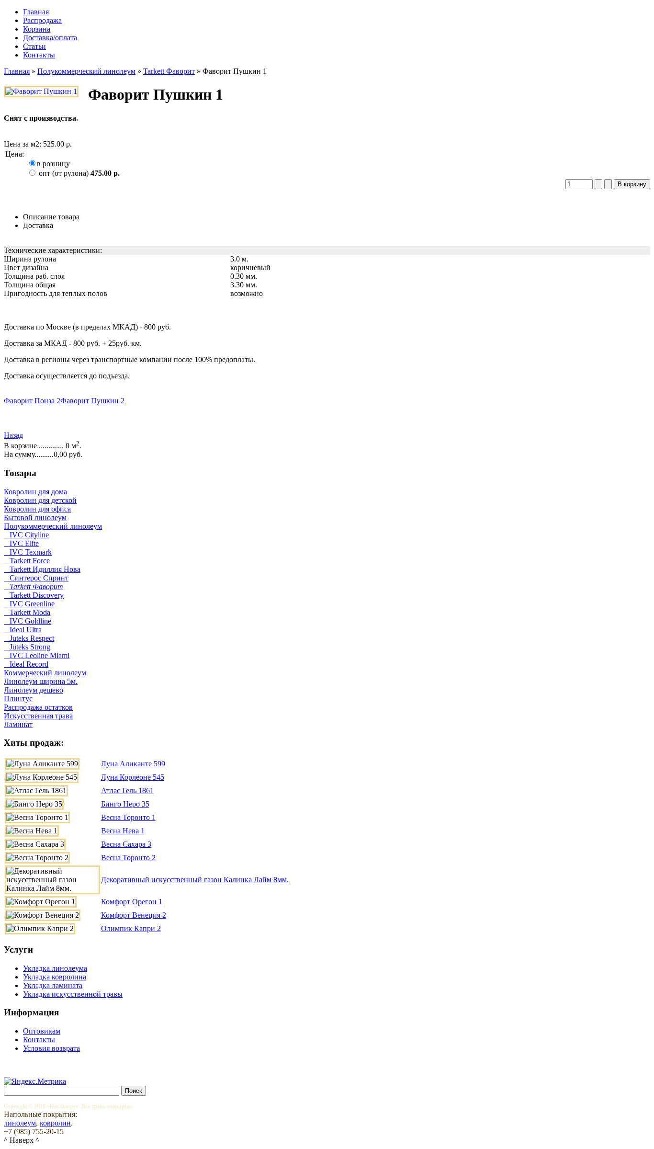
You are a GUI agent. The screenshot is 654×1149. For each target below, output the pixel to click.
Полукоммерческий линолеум (86, 71)
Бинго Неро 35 (125, 804)
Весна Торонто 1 (128, 817)
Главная (17, 71)
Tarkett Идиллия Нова (42, 569)
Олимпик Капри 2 (131, 928)
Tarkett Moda (27, 612)
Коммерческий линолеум (45, 673)
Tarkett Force (27, 561)
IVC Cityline (26, 535)
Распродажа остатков (38, 707)
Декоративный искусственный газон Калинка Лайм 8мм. (195, 880)
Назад (13, 435)
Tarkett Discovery (34, 595)
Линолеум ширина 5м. (41, 681)
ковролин (55, 1123)
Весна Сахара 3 (126, 844)
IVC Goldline (27, 621)
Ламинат (18, 724)
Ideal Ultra (23, 630)
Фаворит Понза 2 (32, 401)
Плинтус (18, 698)
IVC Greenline (29, 604)
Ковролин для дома (35, 492)
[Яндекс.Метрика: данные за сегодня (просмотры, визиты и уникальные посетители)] (35, 1081)
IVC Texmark (28, 552)
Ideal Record (26, 664)
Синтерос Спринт (36, 578)
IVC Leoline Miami (36, 655)
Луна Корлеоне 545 (132, 777)
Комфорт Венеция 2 (133, 915)
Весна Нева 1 (123, 831)
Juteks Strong (27, 647)
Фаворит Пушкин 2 (92, 401)
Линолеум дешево (33, 690)
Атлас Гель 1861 (127, 790)
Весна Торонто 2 (128, 857)
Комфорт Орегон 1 (131, 902)
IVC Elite (21, 543)
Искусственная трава (38, 716)
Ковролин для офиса (37, 509)
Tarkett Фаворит (169, 71)
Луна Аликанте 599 (133, 764)
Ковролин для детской (40, 500)
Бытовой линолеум (35, 517)
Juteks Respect (29, 638)
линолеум (20, 1123)
